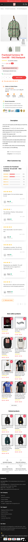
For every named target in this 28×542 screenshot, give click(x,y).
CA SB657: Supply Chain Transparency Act (10, 503)
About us (3, 495)
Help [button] (25, 540)
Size (3, 65)
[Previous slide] (2, 28)
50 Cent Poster (5, 329)
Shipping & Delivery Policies (7, 510)
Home (2, 9)
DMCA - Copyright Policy (6, 501)
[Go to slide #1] (10, 49)
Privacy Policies (4, 499)
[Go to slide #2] (17, 49)
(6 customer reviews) (12, 60)
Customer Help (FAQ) (5, 518)
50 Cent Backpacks (22, 9)
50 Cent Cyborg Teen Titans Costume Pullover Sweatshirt (20, 351)
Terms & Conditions (5, 497)
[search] (24, 4)
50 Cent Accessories (10, 9)
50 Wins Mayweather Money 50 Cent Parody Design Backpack (7, 448)
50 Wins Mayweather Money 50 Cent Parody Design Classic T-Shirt (20, 374)
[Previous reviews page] (18, 304)
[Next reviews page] (25, 304)
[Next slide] (25, 28)
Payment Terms (4, 512)
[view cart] (26, 4)
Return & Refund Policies (6, 514)
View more (14, 405)
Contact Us (3, 516)
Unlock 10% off (3, 535)
